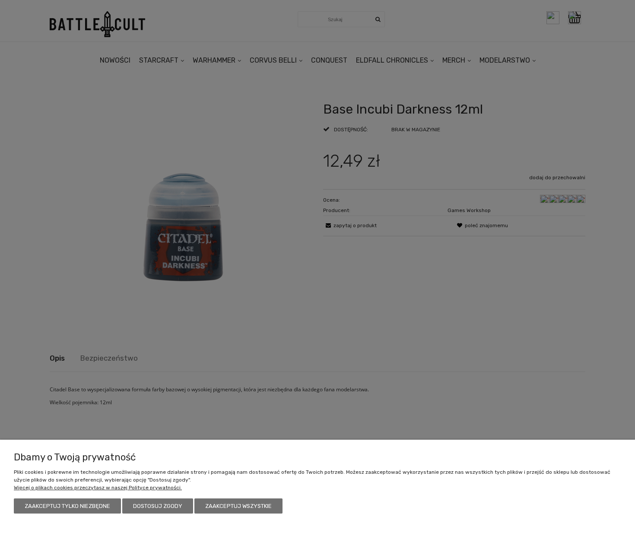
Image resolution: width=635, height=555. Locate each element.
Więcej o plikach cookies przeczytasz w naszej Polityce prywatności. (98, 488)
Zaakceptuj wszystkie (238, 506)
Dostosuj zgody (157, 506)
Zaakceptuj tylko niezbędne (67, 506)
